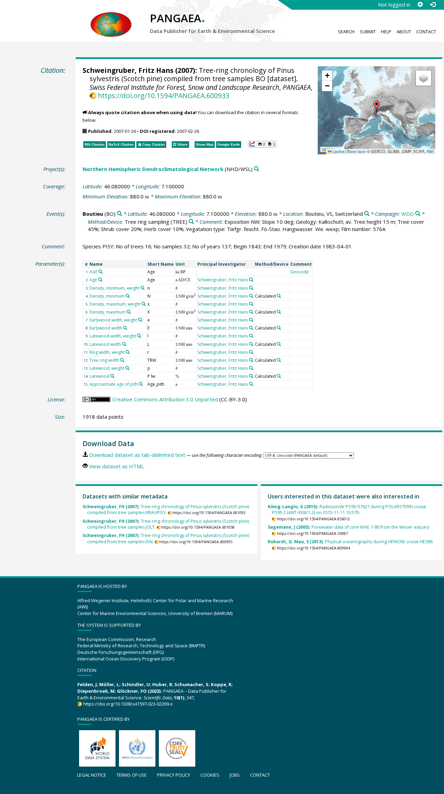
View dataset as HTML (116, 466)
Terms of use (132, 775)
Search (346, 31)
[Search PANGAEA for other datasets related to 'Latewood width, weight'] (139, 336)
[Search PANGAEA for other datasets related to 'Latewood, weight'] (127, 368)
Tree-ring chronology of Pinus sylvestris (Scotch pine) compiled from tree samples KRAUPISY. (166, 510)
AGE (93, 272)
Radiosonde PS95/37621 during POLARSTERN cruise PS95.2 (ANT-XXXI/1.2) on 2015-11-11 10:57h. (347, 510)
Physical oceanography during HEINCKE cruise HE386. (351, 542)
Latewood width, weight (112, 336)
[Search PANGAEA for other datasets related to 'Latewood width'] (124, 344)
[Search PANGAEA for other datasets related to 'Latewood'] (112, 376)
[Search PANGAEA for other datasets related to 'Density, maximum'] (129, 312)
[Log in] (432, 4)
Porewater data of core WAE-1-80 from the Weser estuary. (349, 527)
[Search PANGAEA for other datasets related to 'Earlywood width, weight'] (140, 320)
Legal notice (91, 775)
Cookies (209, 775)
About (403, 31)
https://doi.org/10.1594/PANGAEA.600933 (163, 95)
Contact (426, 31)
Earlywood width (105, 328)
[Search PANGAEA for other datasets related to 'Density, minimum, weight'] (142, 288)
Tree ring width (104, 360)
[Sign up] (420, 4)
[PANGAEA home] (111, 17)
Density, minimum (107, 296)
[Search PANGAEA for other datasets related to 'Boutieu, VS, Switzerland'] (366, 213)
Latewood (99, 376)
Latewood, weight (106, 368)
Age (93, 280)
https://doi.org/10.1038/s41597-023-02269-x (127, 704)
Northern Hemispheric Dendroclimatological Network (153, 168)
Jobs (235, 775)
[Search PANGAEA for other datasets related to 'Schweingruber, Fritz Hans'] (251, 280)
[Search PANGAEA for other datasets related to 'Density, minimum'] (128, 296)
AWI (430, 151)
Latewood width (105, 344)
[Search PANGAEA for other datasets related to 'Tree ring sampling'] (191, 221)
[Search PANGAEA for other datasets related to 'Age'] (100, 280)
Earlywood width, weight (113, 320)
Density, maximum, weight (114, 304)
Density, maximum (107, 312)
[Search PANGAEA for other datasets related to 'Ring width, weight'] (128, 352)
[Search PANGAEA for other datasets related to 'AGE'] (101, 272)
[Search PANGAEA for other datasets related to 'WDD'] (417, 213)
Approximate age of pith (113, 384)
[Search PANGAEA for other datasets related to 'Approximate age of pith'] (141, 384)
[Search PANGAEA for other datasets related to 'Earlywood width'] (125, 328)
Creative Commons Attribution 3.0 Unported (165, 399)
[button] (376, 106)
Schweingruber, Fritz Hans (128, 70)
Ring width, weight (107, 352)
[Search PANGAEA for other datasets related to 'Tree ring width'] (122, 360)
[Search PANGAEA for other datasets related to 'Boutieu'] (119, 213)
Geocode (299, 272)
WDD (407, 213)
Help (386, 31)
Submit (368, 31)
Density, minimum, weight (114, 288)
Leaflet (338, 151)
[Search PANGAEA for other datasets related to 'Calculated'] (279, 296)
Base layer (356, 151)
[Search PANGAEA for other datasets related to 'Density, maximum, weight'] (144, 304)
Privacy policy (173, 775)
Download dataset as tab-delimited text (137, 454)
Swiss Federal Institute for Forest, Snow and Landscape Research (184, 87)
